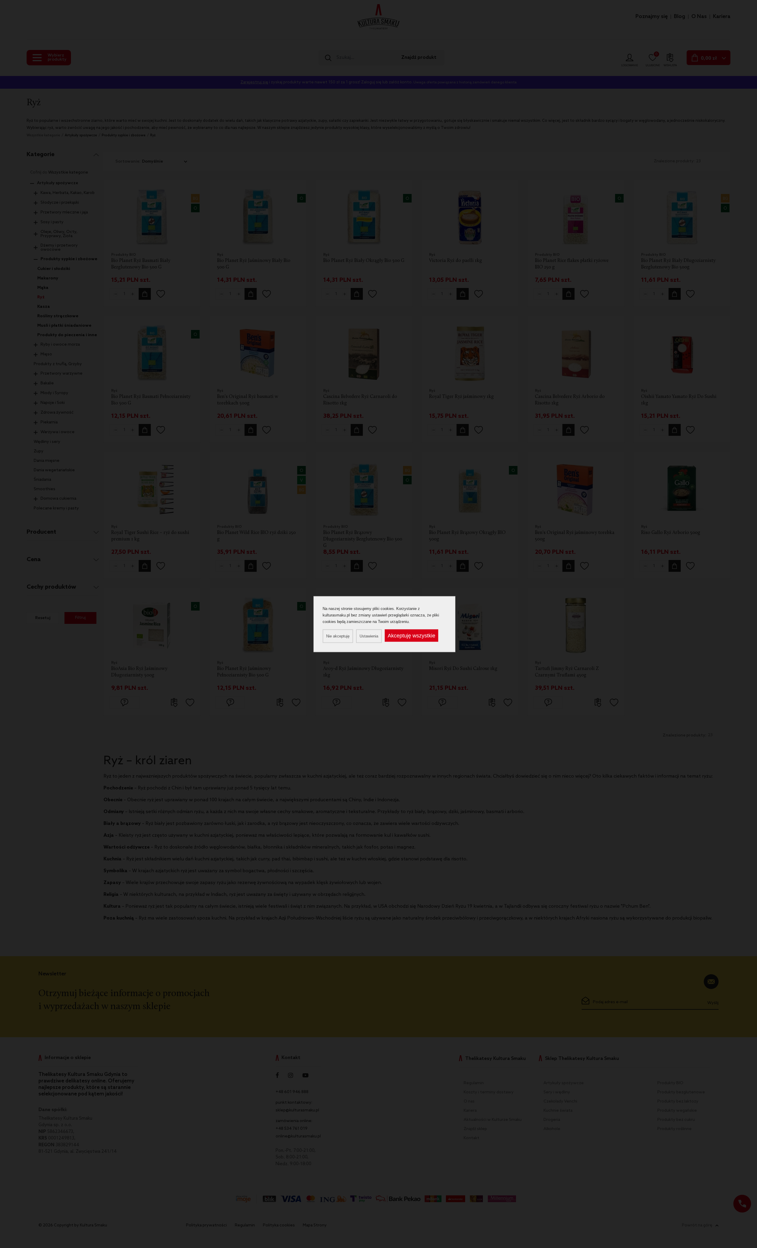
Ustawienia (369, 636)
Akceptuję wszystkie (411, 635)
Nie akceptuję (338, 636)
